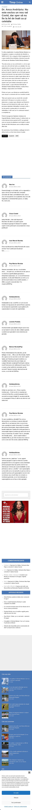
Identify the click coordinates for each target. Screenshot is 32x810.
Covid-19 (11, 136)
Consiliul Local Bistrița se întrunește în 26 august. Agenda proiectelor (15, 576)
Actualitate (4, 7)
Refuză (16, 797)
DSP (17, 136)
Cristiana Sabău (17, 24)
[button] (29, 772)
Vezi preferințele (16, 802)
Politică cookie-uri (8, 806)
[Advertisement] (16, 157)
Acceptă (16, 793)
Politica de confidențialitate (20, 806)
